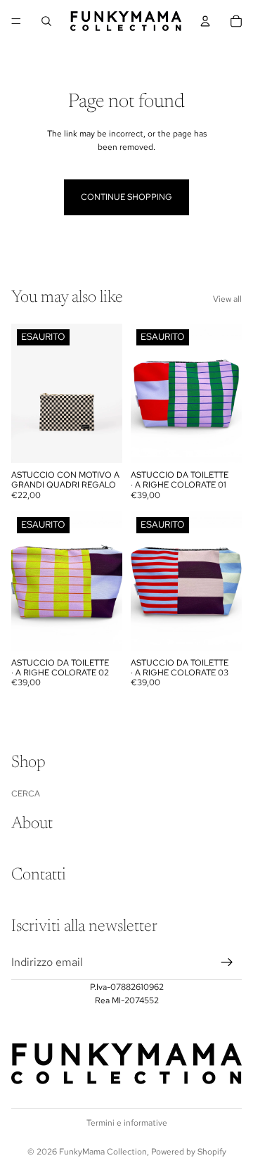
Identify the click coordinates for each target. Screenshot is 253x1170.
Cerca (25, 793)
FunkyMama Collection (103, 1151)
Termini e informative (126, 1122)
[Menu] (16, 21)
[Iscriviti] (227, 962)
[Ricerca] (46, 21)
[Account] (205, 21)
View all (227, 299)
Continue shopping (126, 197)
